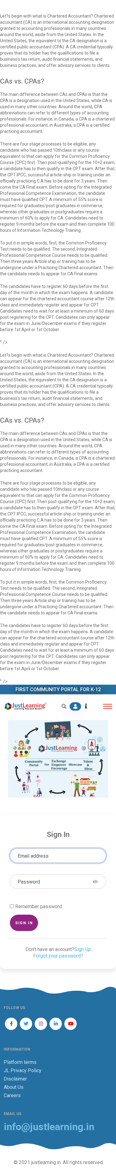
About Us (14, 1087)
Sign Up (82, 949)
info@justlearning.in (49, 1127)
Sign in (24, 923)
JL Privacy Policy (22, 1070)
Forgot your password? (58, 956)
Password (29, 882)
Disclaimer (15, 1079)
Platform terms (20, 1062)
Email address (33, 856)
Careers (12, 1095)
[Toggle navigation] (107, 706)
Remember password (38, 906)
